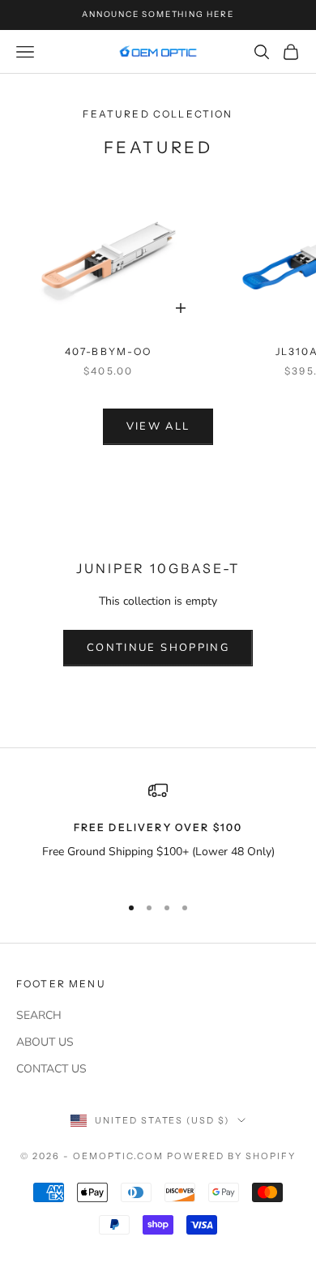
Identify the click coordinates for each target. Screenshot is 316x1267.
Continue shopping (158, 647)
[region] (158, 830)
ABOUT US (45, 1042)
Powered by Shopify (231, 1156)
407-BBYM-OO (108, 351)
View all (158, 426)
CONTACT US (51, 1069)
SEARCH (39, 1015)
